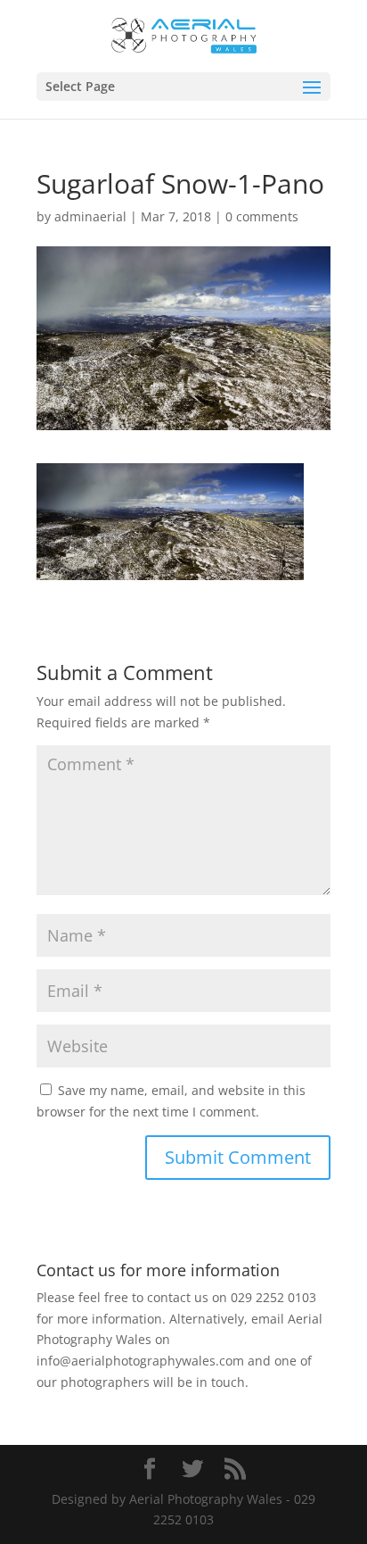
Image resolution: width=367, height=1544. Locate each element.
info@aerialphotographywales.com (140, 1360)
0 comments (261, 216)
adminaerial (90, 216)
